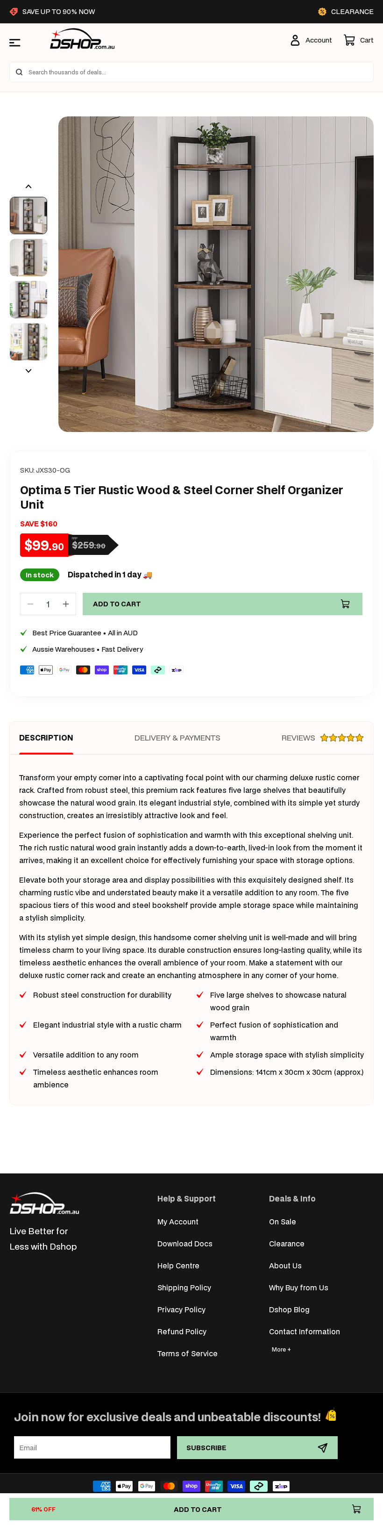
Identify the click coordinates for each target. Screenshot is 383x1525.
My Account (178, 1221)
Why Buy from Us (298, 1287)
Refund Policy (181, 1331)
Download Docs (185, 1243)
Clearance (287, 1243)
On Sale (282, 1221)
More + (281, 1349)
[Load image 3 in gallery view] (28, 299)
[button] (358, 40)
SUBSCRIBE (206, 1447)
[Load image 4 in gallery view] (28, 341)
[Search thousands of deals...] (19, 72)
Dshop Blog (289, 1309)
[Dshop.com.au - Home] (44, 1203)
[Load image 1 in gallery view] (28, 215)
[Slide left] (28, 186)
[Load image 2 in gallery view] (28, 257)
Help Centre (178, 1265)
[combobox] (191, 72)
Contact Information (304, 1331)
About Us (285, 1265)
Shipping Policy (184, 1287)
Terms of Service (187, 1353)
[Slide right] (28, 370)
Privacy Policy (181, 1309)
